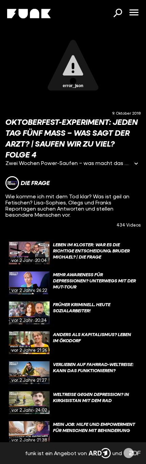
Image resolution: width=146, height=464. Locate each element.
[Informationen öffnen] (136, 164)
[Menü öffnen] (134, 12)
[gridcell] (73, 253)
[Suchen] (117, 13)
